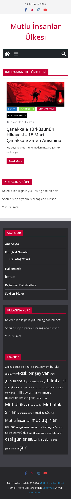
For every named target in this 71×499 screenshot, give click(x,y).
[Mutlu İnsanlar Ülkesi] (7, 53)
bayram (44, 366)
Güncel (12, 109)
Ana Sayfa (12, 244)
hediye (43, 381)
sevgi (19, 427)
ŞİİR (30, 439)
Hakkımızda (13, 269)
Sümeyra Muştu (52, 427)
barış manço (33, 366)
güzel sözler (32, 381)
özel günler (16, 439)
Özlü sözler (27, 433)
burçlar (55, 367)
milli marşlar (45, 392)
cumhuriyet (11, 373)
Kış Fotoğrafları (19, 259)
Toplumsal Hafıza (17, 115)
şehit (54, 439)
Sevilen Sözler (14, 294)
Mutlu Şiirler (27, 109)
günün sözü (15, 381)
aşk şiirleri (20, 366)
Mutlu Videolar (47, 109)
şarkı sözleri (42, 439)
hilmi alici (56, 381)
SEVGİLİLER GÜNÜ (33, 427)
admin (30, 122)
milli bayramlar (26, 392)
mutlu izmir (41, 398)
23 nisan (9, 366)
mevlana (10, 392)
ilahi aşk (9, 387)
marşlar (46, 387)
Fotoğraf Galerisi (16, 252)
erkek (52, 373)
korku (38, 387)
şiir (23, 447)
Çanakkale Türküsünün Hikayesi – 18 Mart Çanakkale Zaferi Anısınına (34, 134)
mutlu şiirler (44, 420)
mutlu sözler (45, 412)
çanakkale (41, 433)
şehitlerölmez (12, 448)
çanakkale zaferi (54, 433)
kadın (17, 387)
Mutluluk (14, 404)
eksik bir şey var (33, 373)
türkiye (8, 432)
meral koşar (57, 387)
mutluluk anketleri (33, 405)
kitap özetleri (27, 387)
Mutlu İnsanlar (18, 420)
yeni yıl (16, 432)
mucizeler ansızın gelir (20, 398)
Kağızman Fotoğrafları (20, 285)
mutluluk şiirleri (25, 413)
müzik (10, 427)
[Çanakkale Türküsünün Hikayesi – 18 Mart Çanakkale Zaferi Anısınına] (35, 94)
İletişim (10, 277)
